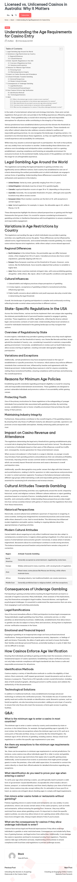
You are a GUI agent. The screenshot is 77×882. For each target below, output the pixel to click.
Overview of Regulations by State (20, 63)
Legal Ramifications (16, 86)
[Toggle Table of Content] (60, 48)
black (7, 27)
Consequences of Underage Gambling (20, 83)
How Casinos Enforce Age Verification (20, 90)
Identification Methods (17, 93)
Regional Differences (16, 56)
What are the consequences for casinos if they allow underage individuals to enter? (38, 107)
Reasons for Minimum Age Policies (19, 67)
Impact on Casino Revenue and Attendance (22, 74)
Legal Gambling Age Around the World (20, 51)
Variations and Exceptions (19, 65)
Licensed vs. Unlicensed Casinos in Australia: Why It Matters (36, 6)
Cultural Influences (16, 58)
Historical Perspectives (17, 79)
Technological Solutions (18, 95)
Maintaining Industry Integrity (20, 72)
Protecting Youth (15, 70)
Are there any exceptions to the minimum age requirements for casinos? (34, 101)
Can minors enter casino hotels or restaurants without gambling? (32, 105)
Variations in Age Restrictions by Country (21, 54)
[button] (25, 15)
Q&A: (9, 97)
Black (21, 853)
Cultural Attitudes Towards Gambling (20, 77)
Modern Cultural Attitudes (19, 81)
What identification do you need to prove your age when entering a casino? (35, 103)
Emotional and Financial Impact (20, 88)
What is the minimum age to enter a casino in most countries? (31, 99)
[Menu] (8, 15)
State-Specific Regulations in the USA (20, 61)
